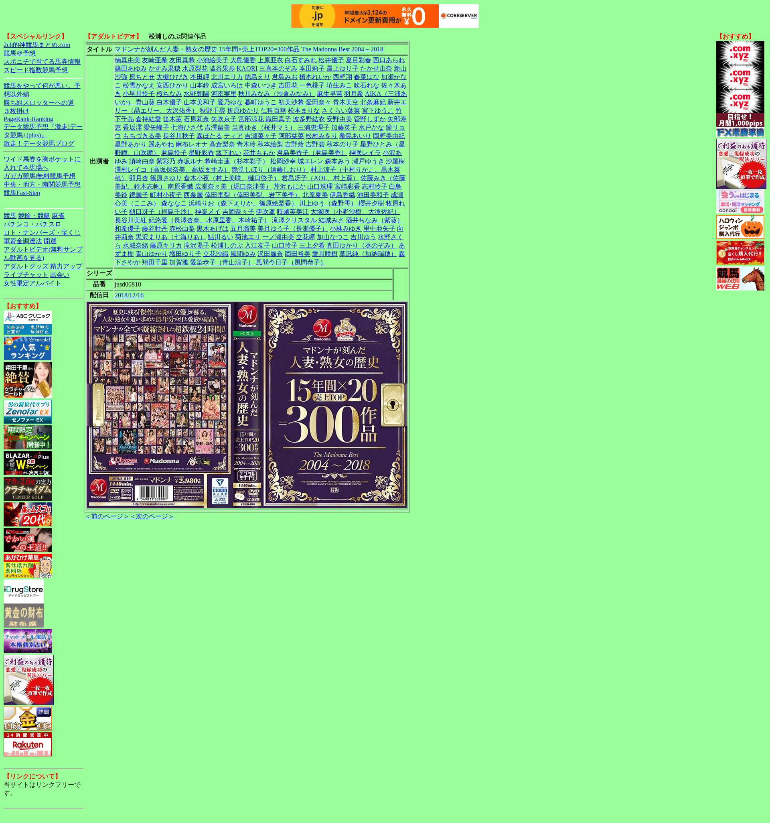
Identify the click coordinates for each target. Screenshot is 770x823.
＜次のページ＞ (152, 516)
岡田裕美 (297, 253)
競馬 (10, 215)
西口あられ (389, 60)
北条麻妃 (373, 102)
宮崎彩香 (347, 186)
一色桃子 (312, 85)
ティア (233, 135)
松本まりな (304, 110)
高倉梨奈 (222, 144)
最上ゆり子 (342, 68)
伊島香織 (342, 194)
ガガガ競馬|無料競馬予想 (39, 176)
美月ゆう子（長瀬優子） (292, 228)
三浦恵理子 (314, 127)
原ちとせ (142, 76)
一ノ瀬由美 (278, 237)
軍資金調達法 (23, 241)
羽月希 (353, 93)
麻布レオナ (192, 144)
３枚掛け (16, 111)
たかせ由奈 (376, 68)
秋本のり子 (342, 144)
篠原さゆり (166, 178)
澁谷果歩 (222, 68)
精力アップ (66, 266)
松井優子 (331, 60)
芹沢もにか (290, 186)
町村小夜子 (166, 194)
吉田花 (288, 85)
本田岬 (199, 76)
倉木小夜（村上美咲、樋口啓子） (232, 178)
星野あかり (131, 144)
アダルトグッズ (26, 266)
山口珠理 (320, 186)
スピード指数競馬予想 (36, 70)
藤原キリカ (166, 245)
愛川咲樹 (325, 253)
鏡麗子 (138, 194)
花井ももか (259, 152)
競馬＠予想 (20, 53)
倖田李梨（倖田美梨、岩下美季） (253, 194)
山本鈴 (199, 85)
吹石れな (366, 85)
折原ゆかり (243, 110)
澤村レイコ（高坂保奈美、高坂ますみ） (172, 169)
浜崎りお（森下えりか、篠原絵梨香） (243, 203)
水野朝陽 (196, 93)
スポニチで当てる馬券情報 (42, 61)
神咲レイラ (365, 152)
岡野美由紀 (389, 135)
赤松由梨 (182, 228)
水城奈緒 (135, 245)
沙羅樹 (395, 161)
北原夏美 (315, 194)
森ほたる (209, 135)
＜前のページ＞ (107, 516)
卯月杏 (138, 178)
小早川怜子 (139, 93)
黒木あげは (213, 228)
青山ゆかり (152, 253)
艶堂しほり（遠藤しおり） (270, 169)
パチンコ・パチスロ (32, 224)
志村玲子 (374, 186)
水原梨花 (195, 68)
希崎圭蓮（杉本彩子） (237, 161)
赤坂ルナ (190, 161)
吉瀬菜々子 (261, 135)
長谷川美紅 (131, 220)
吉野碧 (315, 144)
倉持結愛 (148, 119)
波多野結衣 (309, 119)
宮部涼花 (251, 119)
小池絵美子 (213, 60)
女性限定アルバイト (32, 283)
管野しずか (370, 119)
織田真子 (278, 119)
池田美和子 (373, 194)
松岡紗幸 (283, 161)
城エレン (310, 161)
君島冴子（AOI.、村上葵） (320, 178)
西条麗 (193, 194)
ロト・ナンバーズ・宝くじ (42, 232)
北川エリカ (227, 76)
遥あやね (161, 144)
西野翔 (342, 76)
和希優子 (127, 228)
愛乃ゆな (230, 102)
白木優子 (169, 102)
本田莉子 (312, 68)
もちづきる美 (142, 135)
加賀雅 (178, 262)
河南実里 (224, 93)
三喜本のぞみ (278, 68)
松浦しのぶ (227, 245)
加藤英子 (344, 127)
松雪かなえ (139, 85)
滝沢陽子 (196, 245)
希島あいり (355, 135)
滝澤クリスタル (294, 220)
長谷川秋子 (179, 135)
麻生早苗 (329, 93)
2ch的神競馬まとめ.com (37, 44)
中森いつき (261, 85)
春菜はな (366, 76)
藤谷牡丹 (155, 228)
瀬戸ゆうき (368, 161)
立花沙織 (216, 253)
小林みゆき (346, 228)
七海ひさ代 (187, 127)
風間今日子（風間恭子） (291, 262)
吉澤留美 (217, 127)
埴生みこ (339, 85)
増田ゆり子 (185, 253)
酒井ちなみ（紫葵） (374, 220)
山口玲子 (285, 245)
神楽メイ (208, 211)
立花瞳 (305, 237)
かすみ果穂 (164, 68)
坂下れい (228, 152)
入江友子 (257, 245)
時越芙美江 (293, 211)
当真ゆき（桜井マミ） (264, 127)
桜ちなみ (169, 93)
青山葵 (145, 102)
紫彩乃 (166, 161)
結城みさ (331, 220)
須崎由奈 (142, 161)
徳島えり (257, 76)
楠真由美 (127, 60)
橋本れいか (315, 76)
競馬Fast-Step (22, 192)
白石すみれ (301, 60)
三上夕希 (312, 245)
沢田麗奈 (270, 253)
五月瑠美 (243, 228)
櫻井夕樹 (371, 203)
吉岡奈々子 (238, 211)
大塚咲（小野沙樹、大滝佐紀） (355, 211)
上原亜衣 (270, 60)
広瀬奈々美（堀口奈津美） (233, 186)
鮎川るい (220, 237)
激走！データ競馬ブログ (39, 143)
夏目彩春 (358, 60)
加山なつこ (333, 237)
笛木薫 (172, 119)
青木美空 (346, 102)
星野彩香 (201, 152)
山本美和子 (200, 102)
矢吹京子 (224, 119)
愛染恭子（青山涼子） (222, 262)
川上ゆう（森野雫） (328, 203)
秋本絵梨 (270, 144)
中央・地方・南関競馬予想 (42, 184)
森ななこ (174, 203)
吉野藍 (294, 144)
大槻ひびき (172, 76)
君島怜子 (174, 152)
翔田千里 (155, 262)
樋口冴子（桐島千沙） (161, 211)
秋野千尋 (212, 110)
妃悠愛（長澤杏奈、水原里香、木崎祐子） (209, 220)
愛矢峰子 (156, 127)
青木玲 (246, 144)
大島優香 (243, 60)
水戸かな (371, 127)
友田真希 (182, 60)
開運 (50, 241)
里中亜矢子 (379, 228)
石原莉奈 (196, 119)
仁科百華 (273, 110)
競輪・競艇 (34, 215)
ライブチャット (26, 274)
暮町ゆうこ (261, 102)
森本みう (338, 161)
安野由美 (339, 119)
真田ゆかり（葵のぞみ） (361, 245)
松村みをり (322, 135)
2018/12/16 (129, 295)
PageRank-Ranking (28, 119)
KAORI (247, 68)
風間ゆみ (243, 253)
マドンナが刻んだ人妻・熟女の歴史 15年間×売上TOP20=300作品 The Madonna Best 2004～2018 (249, 49)
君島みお (285, 76)
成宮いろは (227, 85)
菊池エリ (248, 237)
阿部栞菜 (291, 135)
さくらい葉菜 (341, 110)
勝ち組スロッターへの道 (39, 102)
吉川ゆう (363, 237)
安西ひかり (172, 85)
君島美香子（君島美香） (312, 152)
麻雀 (58, 215)
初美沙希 (291, 102)
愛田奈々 (318, 102)
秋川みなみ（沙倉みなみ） (276, 93)
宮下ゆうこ (378, 110)
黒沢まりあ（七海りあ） (171, 237)
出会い (59, 274)
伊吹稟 (265, 211)
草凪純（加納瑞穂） (368, 253)
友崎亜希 (155, 60)
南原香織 (180, 186)
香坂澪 (132, 127)
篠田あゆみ (131, 68)
